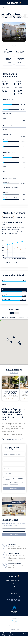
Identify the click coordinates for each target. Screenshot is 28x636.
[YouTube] (15, 600)
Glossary (13, 627)
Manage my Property (14, 564)
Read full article (10, 398)
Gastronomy (21, 317)
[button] (7, 339)
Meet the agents (14, 534)
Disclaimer (7, 627)
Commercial (14, 593)
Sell (14, 586)
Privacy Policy (5, 484)
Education (5, 317)
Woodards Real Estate (12, 580)
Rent (14, 590)
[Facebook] (8, 600)
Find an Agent (12, 544)
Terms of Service (14, 484)
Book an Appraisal (13, 553)
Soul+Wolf (16, 629)
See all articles (14, 372)
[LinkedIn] (19, 600)
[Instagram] (12, 600)
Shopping (12, 317)
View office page (14, 530)
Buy (14, 583)
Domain (20, 263)
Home (4, 8)
